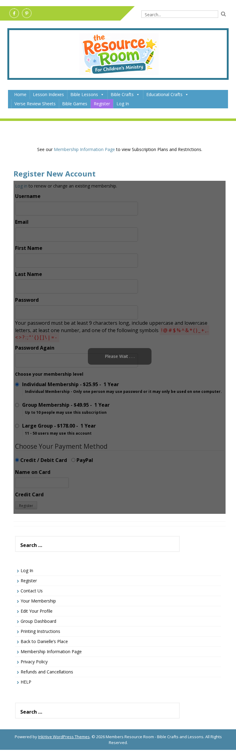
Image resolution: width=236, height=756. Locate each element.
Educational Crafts (164, 94)
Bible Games (74, 104)
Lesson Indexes (48, 94)
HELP (26, 682)
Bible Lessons (84, 94)
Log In (122, 104)
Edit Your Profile (37, 611)
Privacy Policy (34, 662)
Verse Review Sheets (35, 104)
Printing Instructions (40, 631)
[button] (102, 94)
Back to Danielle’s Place (44, 641)
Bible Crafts (122, 94)
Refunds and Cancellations (47, 672)
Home (20, 94)
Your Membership (38, 601)
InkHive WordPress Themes (64, 736)
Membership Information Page (84, 149)
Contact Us (32, 591)
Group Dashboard (38, 621)
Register (102, 104)
